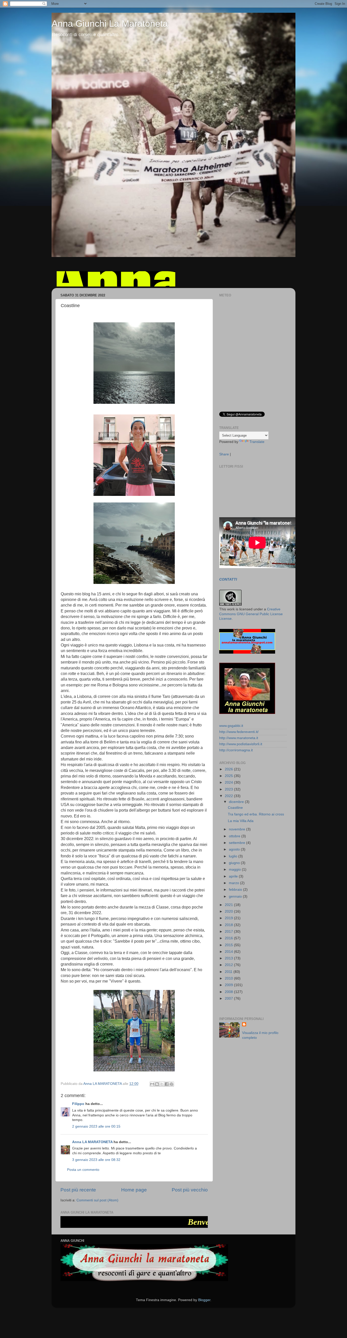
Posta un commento (83, 1170)
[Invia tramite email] (152, 1084)
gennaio (236, 896)
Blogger (204, 1300)
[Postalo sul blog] (157, 1084)
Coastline (235, 808)
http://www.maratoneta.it (238, 738)
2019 (229, 918)
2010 (229, 978)
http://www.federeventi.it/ (239, 732)
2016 (229, 938)
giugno (235, 863)
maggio (235, 869)
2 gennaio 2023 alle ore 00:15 (96, 1126)
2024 (229, 782)
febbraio (236, 889)
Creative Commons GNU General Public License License (251, 614)
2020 (229, 911)
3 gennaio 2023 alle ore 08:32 (96, 1160)
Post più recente (78, 1189)
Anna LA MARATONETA (92, 1142)
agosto (235, 849)
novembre (237, 829)
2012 (229, 965)
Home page (134, 1189)
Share (224, 454)
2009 (229, 985)
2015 (229, 945)
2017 (229, 931)
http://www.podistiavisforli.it (240, 744)
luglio (233, 856)
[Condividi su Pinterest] (171, 1084)
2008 (229, 992)
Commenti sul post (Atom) (97, 1200)
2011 (229, 972)
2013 (229, 958)
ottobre (235, 836)
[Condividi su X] (161, 1084)
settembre (237, 843)
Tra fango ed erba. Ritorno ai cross (256, 814)
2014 (229, 952)
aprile (234, 876)
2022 (229, 796)
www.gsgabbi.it (231, 726)
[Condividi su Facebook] (166, 1084)
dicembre (237, 802)
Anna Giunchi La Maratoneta (110, 23)
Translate (256, 442)
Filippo (78, 1104)
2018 (229, 925)
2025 (229, 776)
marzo (234, 883)
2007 (229, 998)
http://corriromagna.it (236, 750)
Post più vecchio (190, 1189)
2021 (229, 905)
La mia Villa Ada (241, 821)
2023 (229, 789)
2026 (229, 769)
